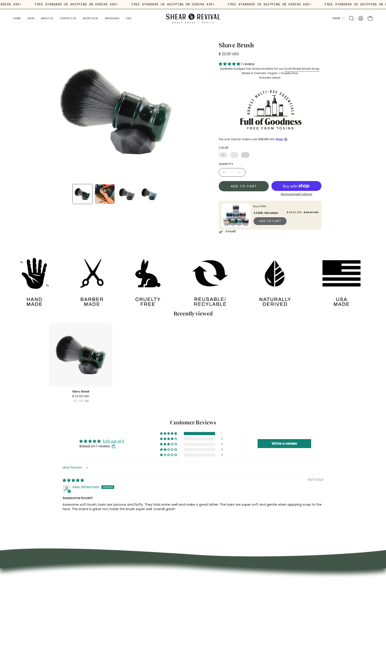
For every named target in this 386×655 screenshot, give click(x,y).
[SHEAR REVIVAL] (193, 18)
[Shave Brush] (82, 194)
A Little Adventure (265, 213)
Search (127, 578)
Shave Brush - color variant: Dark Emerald (75, 401)
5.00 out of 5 (113, 441)
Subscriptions (132, 591)
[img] (73, 480)
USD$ (336, 18)
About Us (129, 584)
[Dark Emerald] (223, 155)
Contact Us (131, 611)
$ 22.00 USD (80, 396)
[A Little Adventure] (236, 215)
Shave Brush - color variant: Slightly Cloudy (81, 401)
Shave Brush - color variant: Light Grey (86, 401)
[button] (47, 18)
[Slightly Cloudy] (234, 155)
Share (230, 232)
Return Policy (132, 604)
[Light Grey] (245, 155)
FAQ (125, 598)
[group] (193, 362)
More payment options (296, 194)
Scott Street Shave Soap (301, 69)
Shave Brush (80, 391)
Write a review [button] (284, 443)
